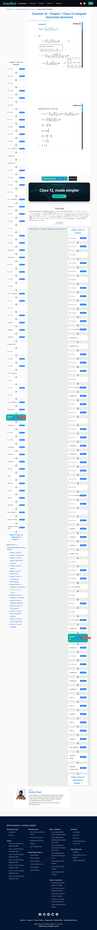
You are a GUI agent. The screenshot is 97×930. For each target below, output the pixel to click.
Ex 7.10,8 (16, 432)
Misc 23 (16, 490)
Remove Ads (72, 178)
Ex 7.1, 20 (10, 83)
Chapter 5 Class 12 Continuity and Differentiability (16, 579)
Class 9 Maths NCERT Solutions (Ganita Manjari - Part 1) (58, 856)
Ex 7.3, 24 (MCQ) (16, 148)
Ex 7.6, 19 (10, 286)
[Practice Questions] (84, 3)
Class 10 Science (34, 858)
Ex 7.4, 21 (16, 185)
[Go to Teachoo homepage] (10, 3)
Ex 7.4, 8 (16, 170)
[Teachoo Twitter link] (48, 914)
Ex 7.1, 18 (16, 76)
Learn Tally (76, 838)
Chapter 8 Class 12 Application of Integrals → (16, 537)
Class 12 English (34, 870)
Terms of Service (39, 920)
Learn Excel (76, 835)
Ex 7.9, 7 (16, 387)
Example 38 (16, 447)
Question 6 (16, 337)
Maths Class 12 (10, 9)
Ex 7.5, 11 (16, 221)
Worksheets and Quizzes (36, 840)
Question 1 (16, 322)
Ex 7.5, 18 (16, 235)
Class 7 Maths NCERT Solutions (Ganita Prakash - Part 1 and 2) (58, 840)
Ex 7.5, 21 (16, 243)
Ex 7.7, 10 (10, 308)
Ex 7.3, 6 (16, 119)
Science (49, 3)
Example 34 (16, 425)
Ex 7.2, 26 (16, 98)
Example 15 (16, 206)
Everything (22, 3)
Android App (12, 832)
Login (90, 3)
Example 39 (16, 454)
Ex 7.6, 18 (16, 279)
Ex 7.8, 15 (10, 351)
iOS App (11, 835)
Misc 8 (16, 476)
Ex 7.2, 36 (16, 112)
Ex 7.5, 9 (16, 214)
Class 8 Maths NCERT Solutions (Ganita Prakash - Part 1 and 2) (58, 848)
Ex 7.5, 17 (10, 228)
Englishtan (76, 852)
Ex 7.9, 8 (10, 395)
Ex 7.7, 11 (16, 315)
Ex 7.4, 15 (16, 177)
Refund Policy (58, 920)
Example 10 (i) (11, 163)
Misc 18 (16, 468)
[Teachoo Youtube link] (52, 914)
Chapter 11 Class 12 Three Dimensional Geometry (16, 613)
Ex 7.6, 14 (16, 271)
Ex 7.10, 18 (16, 440)
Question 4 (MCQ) (16, 519)
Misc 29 (16, 497)
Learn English (76, 832)
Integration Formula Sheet (16, 527)
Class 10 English (34, 861)
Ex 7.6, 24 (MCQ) (16, 293)
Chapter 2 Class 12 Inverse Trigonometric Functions (16, 560)
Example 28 (16, 409)
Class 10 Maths (34, 855)
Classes (32, 3)
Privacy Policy (49, 920)
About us (22, 920)
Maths (41, 3)
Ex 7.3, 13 (16, 127)
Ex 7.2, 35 (10, 105)
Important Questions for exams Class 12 (26, 9)
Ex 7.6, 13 (16, 264)
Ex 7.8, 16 (16, 358)
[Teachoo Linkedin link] (57, 914)
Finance (58, 3)
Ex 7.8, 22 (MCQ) (12, 373)
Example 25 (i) (11, 344)
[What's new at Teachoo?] (81, 3)
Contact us (30, 920)
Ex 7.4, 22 (10, 192)
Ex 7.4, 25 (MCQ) (16, 199)
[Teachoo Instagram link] (44, 914)
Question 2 (16, 505)
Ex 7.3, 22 (16, 141)
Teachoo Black (44, 802)
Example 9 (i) (11, 156)
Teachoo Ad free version (36, 837)
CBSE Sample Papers (79, 860)
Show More (59, 223)
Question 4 (16, 329)
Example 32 (16, 417)
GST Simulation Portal (36, 846)
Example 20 (16, 250)
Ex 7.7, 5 (16, 300)
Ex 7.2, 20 (16, 90)
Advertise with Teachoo (70, 920)
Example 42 (16, 461)
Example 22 (16, 257)
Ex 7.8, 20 (16, 366)
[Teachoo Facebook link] (40, 914)
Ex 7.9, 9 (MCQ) (16, 402)
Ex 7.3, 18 (16, 134)
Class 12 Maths (34, 867)
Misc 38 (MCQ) (16, 512)
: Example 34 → (54, 178)
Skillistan (32, 843)
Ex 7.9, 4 (10, 380)
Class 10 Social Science (36, 864)
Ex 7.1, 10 (16, 69)
